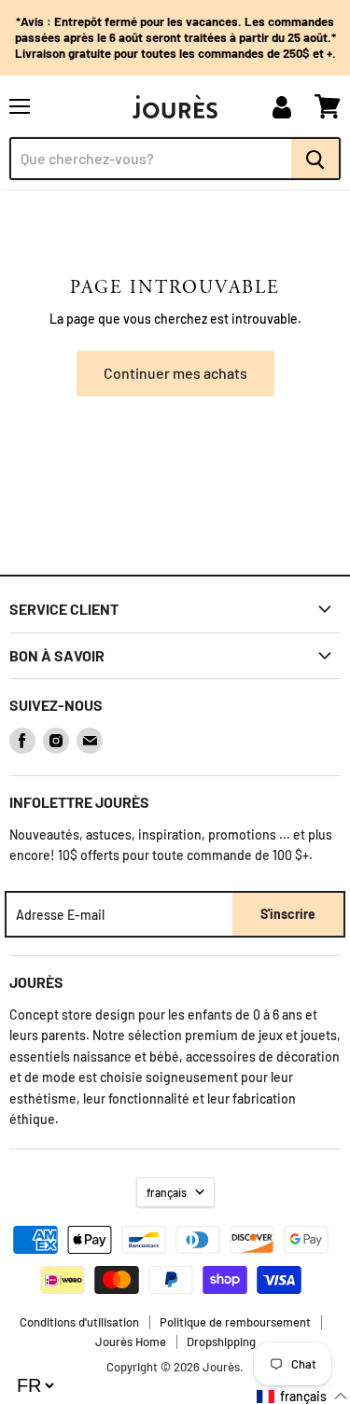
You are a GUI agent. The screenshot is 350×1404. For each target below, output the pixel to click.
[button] (302, 1396)
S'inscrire (287, 914)
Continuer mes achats (175, 373)
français (167, 1192)
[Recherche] (316, 158)
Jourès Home (130, 1341)
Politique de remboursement (235, 1321)
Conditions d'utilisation (79, 1321)
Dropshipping (221, 1341)
